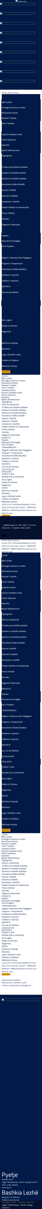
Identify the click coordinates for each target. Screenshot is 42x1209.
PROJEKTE (6, 230)
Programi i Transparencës (12, 263)
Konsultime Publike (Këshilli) (13, 184)
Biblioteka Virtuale (9, 366)
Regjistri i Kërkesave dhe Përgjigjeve (17, 257)
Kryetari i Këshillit (9, 190)
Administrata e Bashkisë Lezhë (14, 982)
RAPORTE (6, 286)
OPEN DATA (6, 303)
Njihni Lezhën (6, 102)
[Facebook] (2, 536)
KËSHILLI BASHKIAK (10, 161)
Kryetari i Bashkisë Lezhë (11, 134)
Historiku (5, 218)
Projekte (4, 235)
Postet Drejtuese (8, 139)
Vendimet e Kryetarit (10, 274)
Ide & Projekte (8, 246)
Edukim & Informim (9, 325)
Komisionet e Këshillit (10, 201)
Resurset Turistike (8, 118)
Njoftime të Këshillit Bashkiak (14, 178)
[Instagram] (4, 536)
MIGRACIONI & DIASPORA (13, 314)
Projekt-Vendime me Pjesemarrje (15, 207)
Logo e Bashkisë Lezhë (11, 354)
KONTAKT (6, 371)
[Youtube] (5, 536)
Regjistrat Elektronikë (11, 224)
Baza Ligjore (7, 320)
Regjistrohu (6, 331)
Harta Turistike (8, 123)
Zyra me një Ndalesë (10, 292)
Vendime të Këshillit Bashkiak (14, 172)
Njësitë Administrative (10, 150)
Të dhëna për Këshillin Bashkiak (15, 167)
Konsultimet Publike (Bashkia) (14, 269)
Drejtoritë (5, 145)
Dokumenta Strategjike (10, 240)
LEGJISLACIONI (8, 297)
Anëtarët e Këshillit (10, 195)
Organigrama (7, 155)
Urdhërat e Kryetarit (10, 280)
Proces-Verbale (8, 213)
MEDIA (5, 337)
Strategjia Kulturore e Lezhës (13, 107)
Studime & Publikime (10, 360)
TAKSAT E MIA (8, 308)
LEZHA (4, 96)
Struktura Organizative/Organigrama (17, 985)
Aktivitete (6, 348)
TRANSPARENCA (9, 251)
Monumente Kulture (9, 112)
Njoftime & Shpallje (10, 343)
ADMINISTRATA (9, 129)
